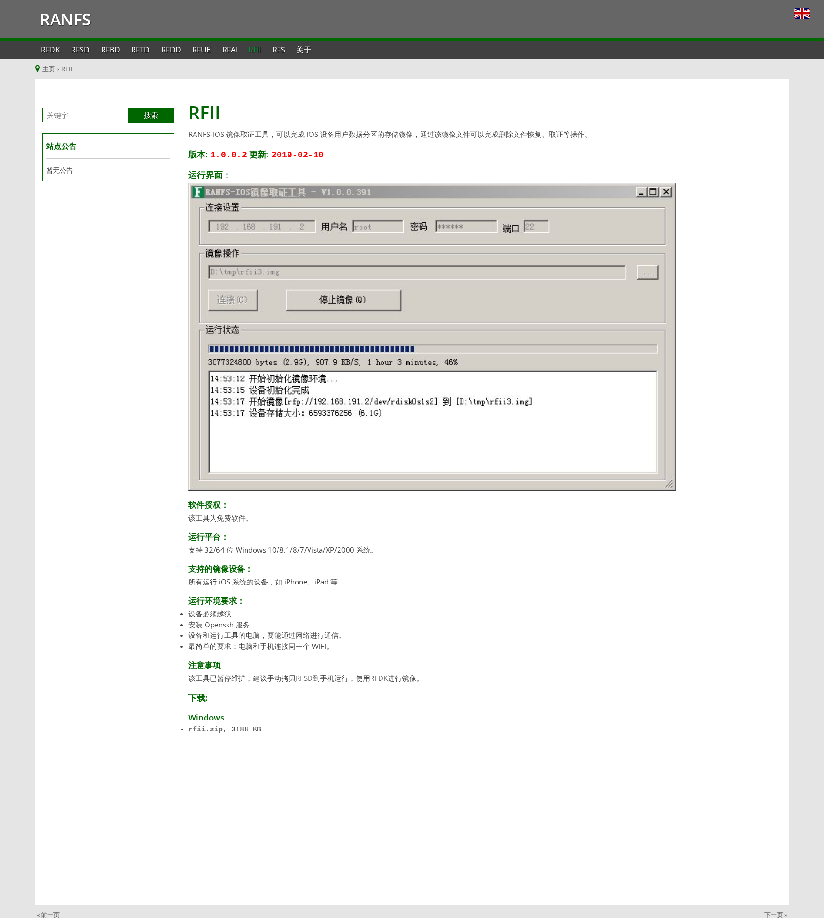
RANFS (63, 19)
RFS (278, 49)
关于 (303, 49)
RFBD (110, 49)
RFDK (50, 49)
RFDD (171, 49)
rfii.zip (205, 730)
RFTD (140, 49)
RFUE (201, 49)
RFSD (80, 49)
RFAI (229, 49)
